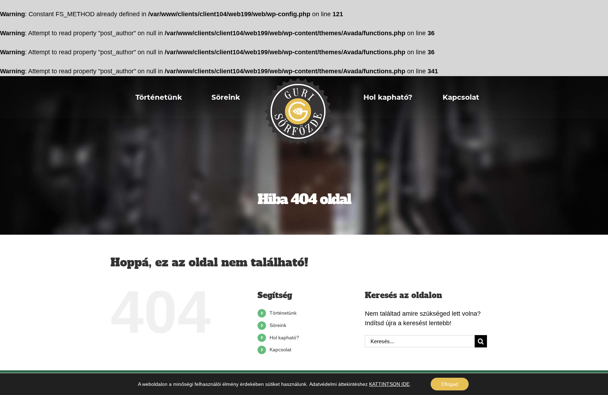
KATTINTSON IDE (389, 384)
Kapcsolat (280, 349)
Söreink (278, 325)
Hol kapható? (284, 337)
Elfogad (449, 384)
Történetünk (283, 313)
